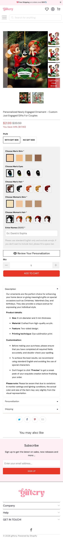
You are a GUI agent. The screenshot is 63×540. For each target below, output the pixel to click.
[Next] (57, 59)
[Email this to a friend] (43, 419)
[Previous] (5, 59)
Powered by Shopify (27, 535)
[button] (31, 151)
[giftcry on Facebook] (31, 530)
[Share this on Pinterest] (35, 419)
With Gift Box (12, 140)
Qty (5, 259)
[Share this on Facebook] (27, 419)
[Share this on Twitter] (19, 419)
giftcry (14, 535)
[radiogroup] (31, 158)
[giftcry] (7, 9)
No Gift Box (29, 140)
